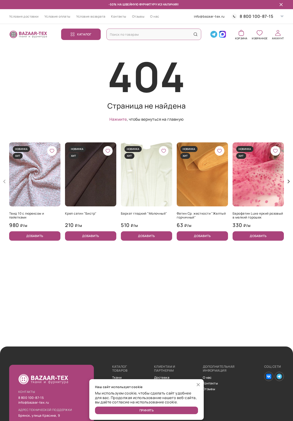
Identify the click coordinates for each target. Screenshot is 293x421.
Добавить (34, 236)
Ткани (117, 378)
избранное (259, 38)
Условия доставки (24, 16)
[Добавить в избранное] (52, 151)
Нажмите (118, 119)
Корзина (241, 38)
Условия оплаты (57, 16)
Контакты (118, 16)
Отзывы (138, 16)
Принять (146, 410)
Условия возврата (91, 16)
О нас (154, 16)
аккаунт (278, 38)
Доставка (161, 378)
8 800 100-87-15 (256, 16)
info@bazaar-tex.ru (209, 17)
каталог (84, 34)
